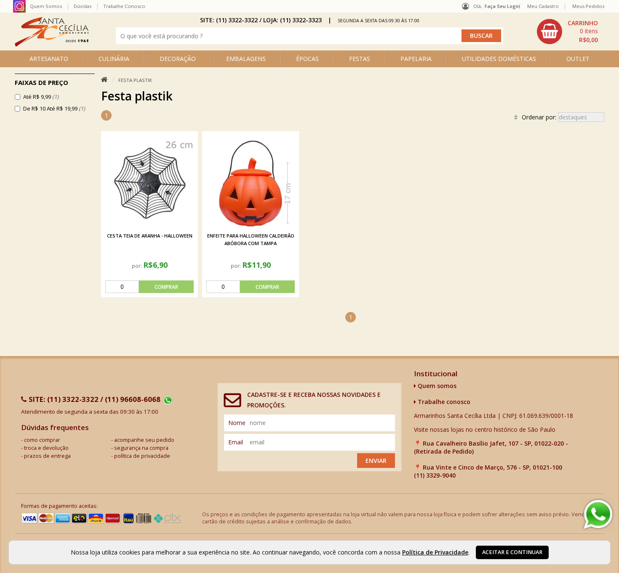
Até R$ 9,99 (41, 96)
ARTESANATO (48, 59)
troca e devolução (46, 448)
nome (236, 423)
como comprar (42, 440)
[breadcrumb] (104, 80)
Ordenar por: (540, 117)
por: (137, 265)
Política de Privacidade (435, 552)
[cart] (568, 31)
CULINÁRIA (114, 59)
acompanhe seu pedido (144, 440)
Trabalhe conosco (443, 402)
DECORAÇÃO (178, 59)
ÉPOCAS (307, 59)
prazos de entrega (47, 455)
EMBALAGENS (246, 59)
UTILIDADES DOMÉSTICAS (499, 59)
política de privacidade (142, 455)
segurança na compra (141, 448)
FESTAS (359, 59)
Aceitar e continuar (512, 552)
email (235, 442)
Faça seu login (502, 6)
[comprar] (149, 286)
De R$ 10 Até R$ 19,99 (54, 108)
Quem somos (436, 386)
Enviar (376, 461)
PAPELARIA (416, 59)
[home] (51, 44)
